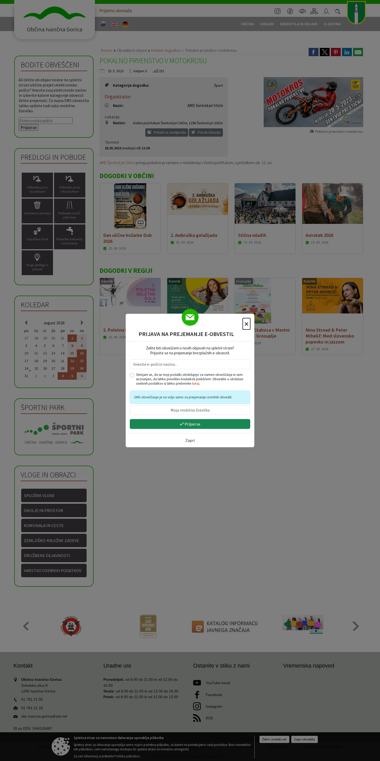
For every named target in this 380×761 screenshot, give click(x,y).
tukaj (195, 383)
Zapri (190, 440)
